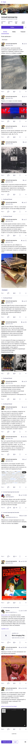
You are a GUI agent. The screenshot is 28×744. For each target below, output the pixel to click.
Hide (24, 56)
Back (4, 2)
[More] (26, 92)
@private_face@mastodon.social (8, 19)
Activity (5, 31)
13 (8, 23)
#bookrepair (4, 39)
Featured (23, 31)
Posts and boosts (5, 36)
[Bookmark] (20, 92)
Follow (12, 27)
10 (2, 23)
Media (14, 31)
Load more (14, 733)
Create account (7, 742)
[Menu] (25, 27)
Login (15, 742)
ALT (25, 87)
